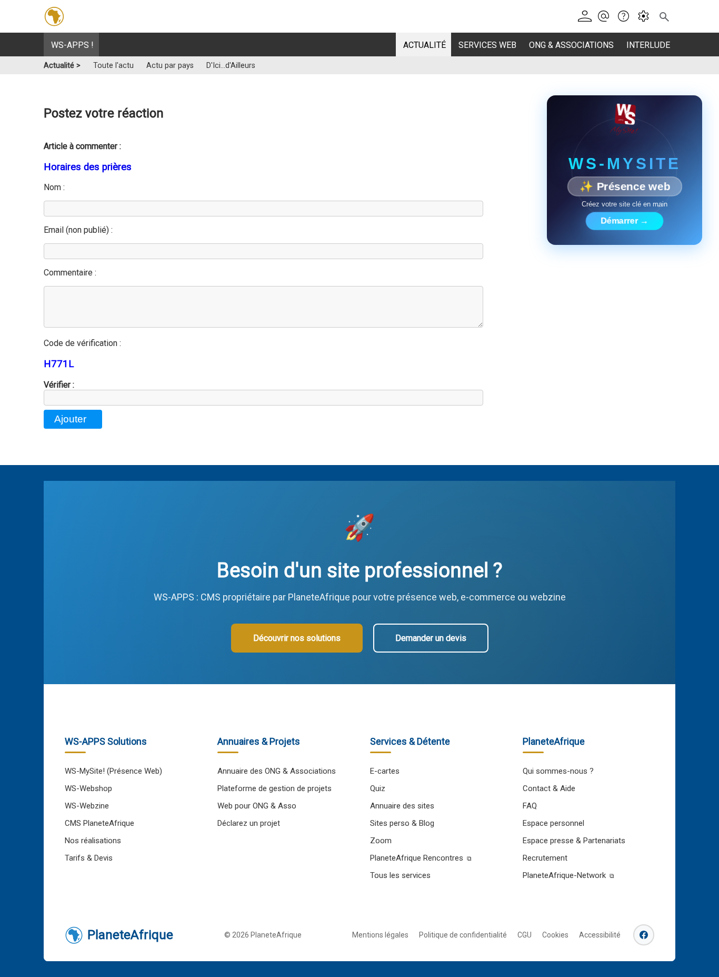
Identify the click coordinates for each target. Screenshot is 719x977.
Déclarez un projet (248, 823)
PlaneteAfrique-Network (564, 875)
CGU (524, 935)
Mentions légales (380, 935)
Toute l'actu (113, 65)
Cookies (555, 935)
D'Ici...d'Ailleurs (230, 65)
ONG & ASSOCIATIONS (571, 45)
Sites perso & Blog (402, 823)
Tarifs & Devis (89, 858)
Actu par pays (170, 65)
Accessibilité (600, 935)
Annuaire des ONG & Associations (276, 771)
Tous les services (400, 875)
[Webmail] (606, 17)
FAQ (530, 806)
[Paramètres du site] (646, 17)
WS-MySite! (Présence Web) (113, 771)
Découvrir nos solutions (297, 638)
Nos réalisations (93, 840)
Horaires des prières (88, 167)
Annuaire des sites (402, 806)
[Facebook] (643, 934)
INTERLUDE (648, 45)
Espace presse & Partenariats (574, 840)
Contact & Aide (549, 788)
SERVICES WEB (487, 45)
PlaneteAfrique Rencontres (416, 858)
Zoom (381, 840)
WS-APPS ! (72, 45)
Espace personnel (553, 823)
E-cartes (385, 771)
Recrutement (545, 858)
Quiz (377, 788)
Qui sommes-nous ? (558, 771)
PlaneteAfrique (130, 934)
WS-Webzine (87, 806)
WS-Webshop (88, 788)
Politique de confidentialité (463, 935)
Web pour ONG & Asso (256, 806)
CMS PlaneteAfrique (99, 823)
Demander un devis (430, 638)
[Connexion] (586, 17)
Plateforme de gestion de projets (274, 788)
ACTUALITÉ (424, 45)
